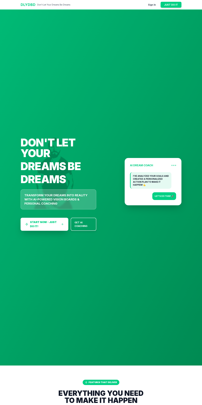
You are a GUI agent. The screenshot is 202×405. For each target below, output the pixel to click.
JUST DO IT (171, 4)
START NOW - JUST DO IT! (43, 224)
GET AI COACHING (81, 224)
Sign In (152, 4)
